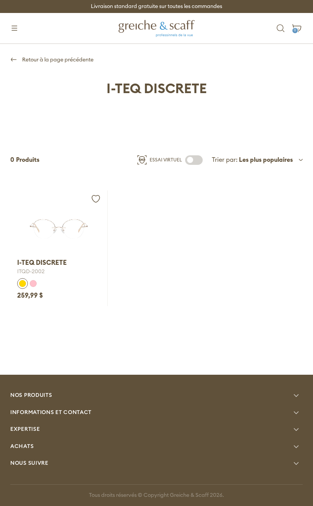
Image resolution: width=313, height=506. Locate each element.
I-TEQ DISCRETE (42, 262)
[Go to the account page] (95, 198)
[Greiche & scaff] (156, 28)
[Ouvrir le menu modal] (14, 28)
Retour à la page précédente (57, 60)
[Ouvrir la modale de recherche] (281, 28)
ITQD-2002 (31, 271)
